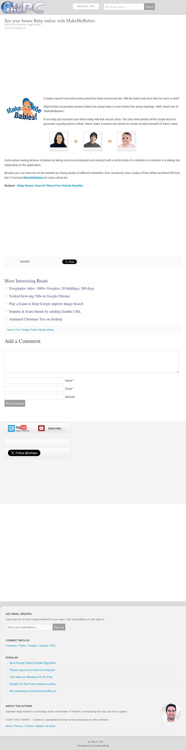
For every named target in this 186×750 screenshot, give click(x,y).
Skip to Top (97, 741)
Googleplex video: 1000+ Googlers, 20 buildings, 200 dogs (51, 288)
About (9, 726)
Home (10, 329)
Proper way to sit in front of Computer (32, 670)
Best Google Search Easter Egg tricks (33, 663)
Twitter (22, 645)
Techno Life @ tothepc (34, 7)
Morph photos (46, 329)
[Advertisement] (43, 63)
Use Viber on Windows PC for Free (31, 677)
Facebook (11, 645)
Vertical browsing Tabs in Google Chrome (39, 296)
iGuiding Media (101, 745)
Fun (18, 329)
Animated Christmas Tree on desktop (35, 319)
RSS (52, 645)
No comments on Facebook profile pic (33, 691)
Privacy (18, 726)
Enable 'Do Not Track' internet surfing (32, 684)
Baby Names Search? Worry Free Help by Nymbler (50, 185)
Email (68, 388)
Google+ (32, 645)
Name (69, 380)
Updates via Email (45, 726)
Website (70, 397)
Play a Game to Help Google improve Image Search (46, 304)
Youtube (43, 645)
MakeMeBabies (34, 177)
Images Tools (29, 329)
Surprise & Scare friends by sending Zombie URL (45, 311)
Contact (28, 726)
